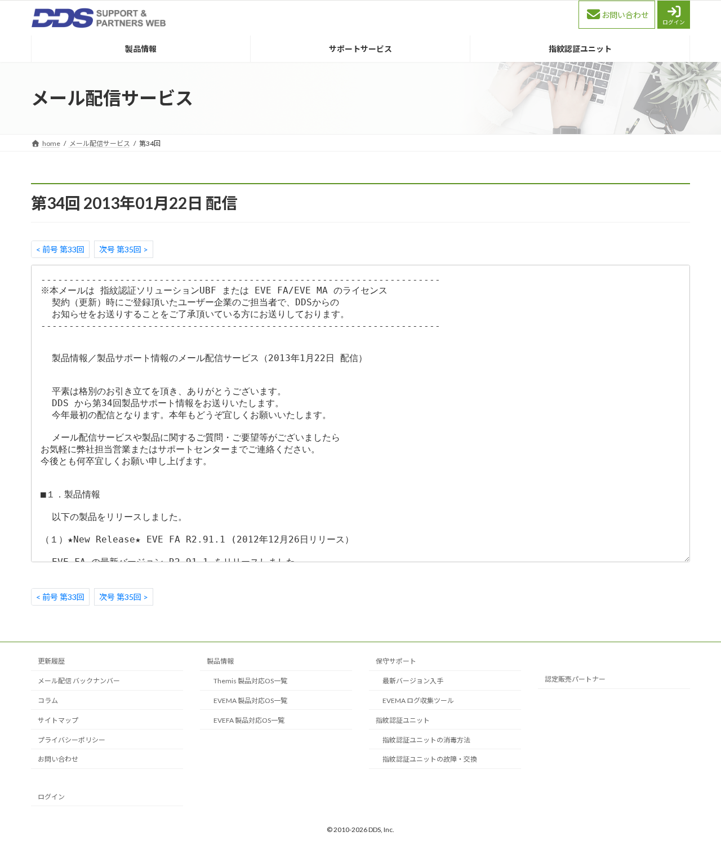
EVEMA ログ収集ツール (418, 700)
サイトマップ (58, 719)
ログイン (673, 22)
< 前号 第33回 (60, 249)
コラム (48, 700)
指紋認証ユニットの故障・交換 (429, 759)
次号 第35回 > (123, 249)
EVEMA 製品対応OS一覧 (250, 700)
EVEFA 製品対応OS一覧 (248, 719)
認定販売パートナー (575, 679)
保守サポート (396, 661)
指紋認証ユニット (403, 719)
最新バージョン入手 (412, 681)
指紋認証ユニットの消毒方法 (426, 739)
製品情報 (220, 661)
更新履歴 (51, 661)
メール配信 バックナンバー (79, 681)
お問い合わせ (625, 15)
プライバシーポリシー (71, 739)
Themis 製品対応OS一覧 (250, 681)
